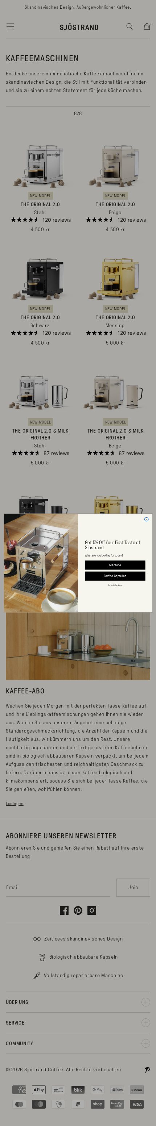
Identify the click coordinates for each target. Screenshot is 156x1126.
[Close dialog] (146, 519)
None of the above (115, 585)
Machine (115, 565)
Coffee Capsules (115, 576)
